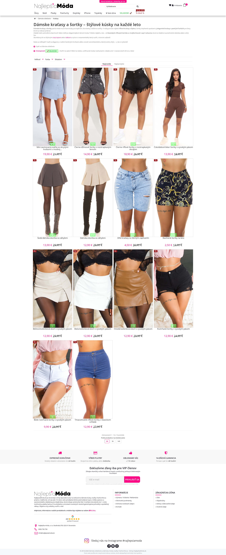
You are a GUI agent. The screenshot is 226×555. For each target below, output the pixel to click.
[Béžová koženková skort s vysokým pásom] (52, 288)
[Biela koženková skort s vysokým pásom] (93, 288)
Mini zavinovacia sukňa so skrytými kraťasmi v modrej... (52, 148)
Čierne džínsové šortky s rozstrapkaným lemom (93, 148)
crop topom (57, 37)
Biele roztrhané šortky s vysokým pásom (52, 420)
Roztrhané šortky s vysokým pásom (173, 329)
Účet (158, 497)
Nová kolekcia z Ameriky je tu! (113, 1)
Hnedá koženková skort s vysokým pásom (133, 329)
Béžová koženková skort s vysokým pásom (52, 329)
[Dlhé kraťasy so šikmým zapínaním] (133, 198)
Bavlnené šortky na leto (173, 238)
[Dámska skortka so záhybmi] (93, 198)
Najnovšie (107, 64)
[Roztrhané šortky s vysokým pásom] (173, 288)
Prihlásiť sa (132, 479)
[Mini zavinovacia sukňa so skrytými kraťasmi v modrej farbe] (52, 107)
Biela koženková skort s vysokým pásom (92, 329)
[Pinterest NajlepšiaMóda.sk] (113, 546)
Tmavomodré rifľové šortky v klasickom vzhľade (93, 421)
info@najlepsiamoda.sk (46, 533)
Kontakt (119, 507)
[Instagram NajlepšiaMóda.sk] (117, 546)
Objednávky (161, 501)
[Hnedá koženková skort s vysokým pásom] (133, 288)
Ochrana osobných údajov (125, 504)
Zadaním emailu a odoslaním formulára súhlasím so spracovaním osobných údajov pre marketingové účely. (112, 484)
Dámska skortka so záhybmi (93, 238)
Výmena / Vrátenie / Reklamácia (127, 497)
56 (112, 441)
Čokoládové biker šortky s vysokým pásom (173, 147)
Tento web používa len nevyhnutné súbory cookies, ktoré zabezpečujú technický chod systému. (113, 553)
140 (118, 441)
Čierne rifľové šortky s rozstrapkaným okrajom (133, 148)
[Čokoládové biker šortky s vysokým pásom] (173, 107)
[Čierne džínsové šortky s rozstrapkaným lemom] (93, 107)
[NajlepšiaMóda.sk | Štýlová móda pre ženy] (54, 6)
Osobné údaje (161, 507)
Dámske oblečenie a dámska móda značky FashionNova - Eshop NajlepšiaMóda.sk (117, 551)
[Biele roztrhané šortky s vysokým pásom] (52, 379)
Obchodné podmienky (124, 501)
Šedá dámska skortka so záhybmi (52, 238)
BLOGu (92, 510)
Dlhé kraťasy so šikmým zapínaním (133, 238)
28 (107, 441)
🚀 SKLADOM (52, 51)
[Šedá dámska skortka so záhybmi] (52, 198)
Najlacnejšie (119, 64)
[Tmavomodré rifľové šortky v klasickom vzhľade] (93, 379)
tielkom (68, 37)
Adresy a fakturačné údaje (166, 504)
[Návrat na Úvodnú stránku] (35, 18)
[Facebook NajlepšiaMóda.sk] (109, 546)
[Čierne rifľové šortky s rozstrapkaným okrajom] (133, 107)
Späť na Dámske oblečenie (45, 46)
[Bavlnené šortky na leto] (173, 198)
